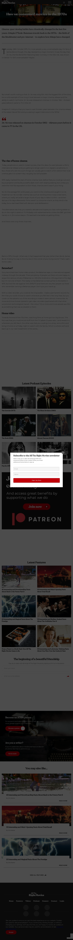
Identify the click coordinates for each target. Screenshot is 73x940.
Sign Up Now (36, 480)
